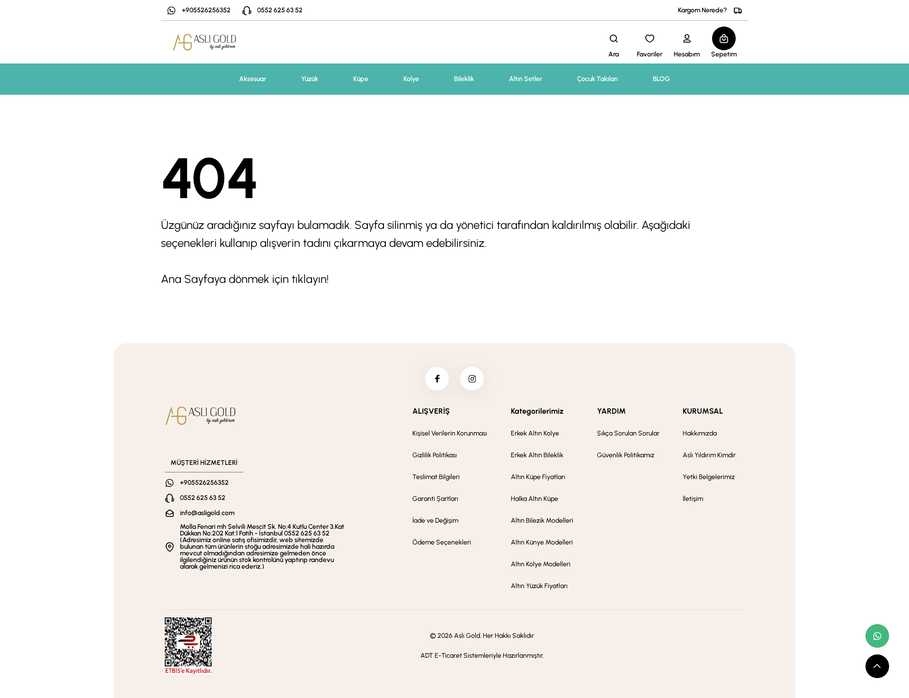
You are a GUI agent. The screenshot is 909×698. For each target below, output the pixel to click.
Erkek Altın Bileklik (537, 455)
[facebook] (437, 378)
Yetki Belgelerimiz (709, 477)
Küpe (360, 79)
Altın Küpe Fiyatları (538, 477)
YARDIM (611, 411)
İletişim (693, 499)
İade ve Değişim (435, 521)
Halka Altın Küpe (534, 499)
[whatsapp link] (877, 636)
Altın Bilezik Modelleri (542, 521)
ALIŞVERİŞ (431, 411)
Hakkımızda (700, 433)
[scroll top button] (877, 666)
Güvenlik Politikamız (625, 455)
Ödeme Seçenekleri (441, 542)
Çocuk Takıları (597, 79)
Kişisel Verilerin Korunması (449, 433)
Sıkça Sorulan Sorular (628, 433)
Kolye (411, 79)
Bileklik (464, 79)
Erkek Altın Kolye (535, 433)
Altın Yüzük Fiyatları (539, 586)
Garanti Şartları (435, 499)
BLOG (661, 79)
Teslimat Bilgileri (436, 477)
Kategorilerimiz (537, 411)
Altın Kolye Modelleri (540, 564)
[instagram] (472, 378)
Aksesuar (252, 79)
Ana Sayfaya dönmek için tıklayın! (245, 279)
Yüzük (309, 79)
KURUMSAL (703, 411)
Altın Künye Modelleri (542, 542)
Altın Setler (525, 79)
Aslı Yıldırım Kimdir (709, 455)
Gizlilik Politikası (434, 455)
